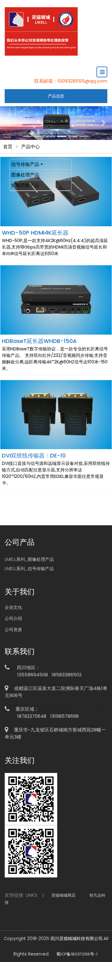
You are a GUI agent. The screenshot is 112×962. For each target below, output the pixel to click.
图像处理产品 (25, 174)
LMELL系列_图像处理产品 (29, 559)
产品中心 (30, 146)
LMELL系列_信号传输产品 (29, 569)
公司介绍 (13, 618)
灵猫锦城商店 (63, 895)
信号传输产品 (25, 164)
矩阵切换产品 (25, 185)
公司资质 (13, 629)
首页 (7, 146)
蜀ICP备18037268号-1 (76, 954)
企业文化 (13, 607)
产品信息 (56, 96)
